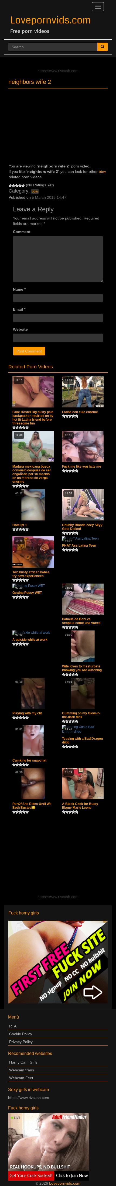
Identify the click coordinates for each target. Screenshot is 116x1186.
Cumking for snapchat (29, 760)
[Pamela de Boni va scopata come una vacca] (83, 599)
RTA (12, 1026)
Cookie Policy (20, 1034)
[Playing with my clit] (33, 693)
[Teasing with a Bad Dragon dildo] (83, 729)
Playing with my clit (27, 713)
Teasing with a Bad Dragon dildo (82, 740)
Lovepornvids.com (50, 20)
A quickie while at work (29, 640)
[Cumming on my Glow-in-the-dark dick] (83, 693)
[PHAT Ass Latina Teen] (83, 538)
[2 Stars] (13, 185)
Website (20, 329)
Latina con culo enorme (80, 412)
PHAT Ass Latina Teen (79, 545)
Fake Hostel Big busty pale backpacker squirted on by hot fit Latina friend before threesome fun (32, 417)
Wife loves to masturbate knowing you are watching (82, 668)
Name (19, 289)
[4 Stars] (20, 185)
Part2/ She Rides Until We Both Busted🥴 (32, 806)
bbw (102, 171)
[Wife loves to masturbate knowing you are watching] (83, 646)
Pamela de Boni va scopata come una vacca (81, 621)
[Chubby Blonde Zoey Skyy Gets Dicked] (83, 504)
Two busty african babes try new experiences (31, 574)
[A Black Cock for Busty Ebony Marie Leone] (83, 783)
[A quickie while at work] (33, 632)
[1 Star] (10, 185)
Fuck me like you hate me (81, 466)
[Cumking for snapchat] (33, 740)
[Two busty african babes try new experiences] (33, 552)
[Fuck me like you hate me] (83, 446)
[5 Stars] (23, 185)
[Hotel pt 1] (33, 504)
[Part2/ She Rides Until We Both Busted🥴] (33, 783)
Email (19, 309)
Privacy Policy (21, 1042)
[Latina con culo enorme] (83, 391)
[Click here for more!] (58, 962)
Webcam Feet (21, 1078)
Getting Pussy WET (27, 593)
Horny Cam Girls (23, 1062)
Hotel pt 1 (19, 525)
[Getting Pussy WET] (33, 586)
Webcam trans (21, 1070)
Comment (21, 231)
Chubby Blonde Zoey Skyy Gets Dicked (82, 527)
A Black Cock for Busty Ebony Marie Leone (80, 806)
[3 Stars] (16, 185)
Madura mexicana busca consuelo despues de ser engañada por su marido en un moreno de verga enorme (31, 474)
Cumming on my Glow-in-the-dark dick (81, 715)
